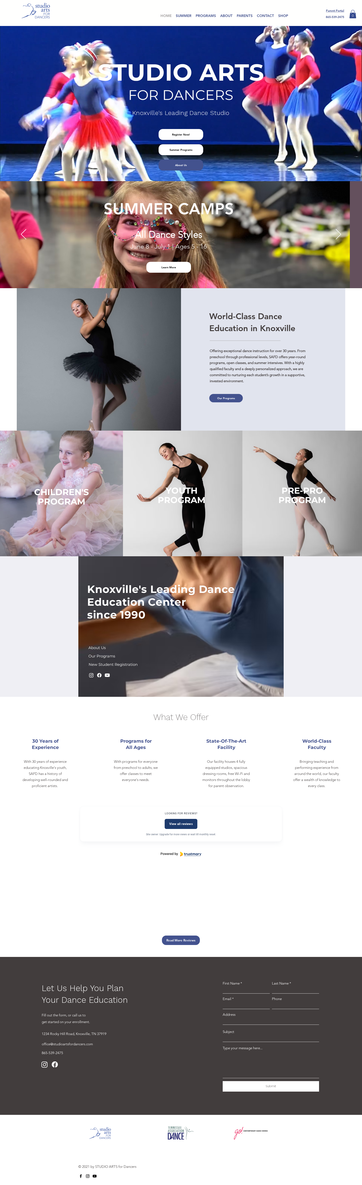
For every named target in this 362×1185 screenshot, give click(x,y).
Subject (228, 1032)
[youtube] (94, 1176)
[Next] (338, 234)
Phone (277, 999)
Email (227, 999)
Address (229, 1014)
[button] (352, 14)
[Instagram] (91, 675)
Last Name (280, 983)
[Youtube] (107, 675)
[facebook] (80, 1176)
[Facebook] (99, 675)
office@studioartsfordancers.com (67, 1044)
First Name (231, 983)
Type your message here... (242, 1048)
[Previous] (23, 234)
